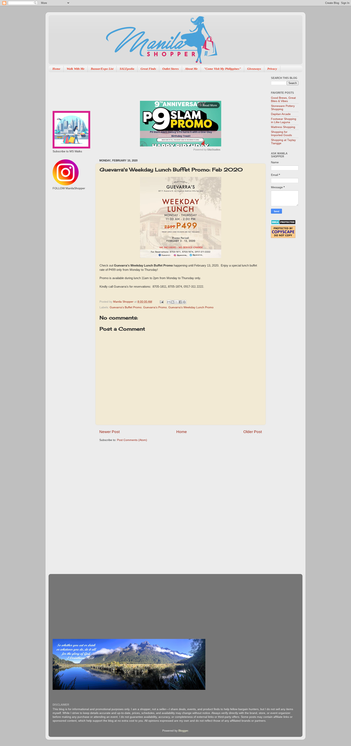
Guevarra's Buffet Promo (126, 307)
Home (56, 68)
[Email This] (169, 302)
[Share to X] (176, 302)
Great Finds (148, 68)
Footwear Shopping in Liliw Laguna (283, 120)
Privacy (272, 68)
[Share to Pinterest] (184, 302)
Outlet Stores (170, 68)
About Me (191, 68)
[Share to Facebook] (180, 302)
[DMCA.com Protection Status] (283, 223)
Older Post (252, 432)
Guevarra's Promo (155, 307)
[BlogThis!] (173, 302)
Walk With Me (75, 68)
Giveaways (254, 68)
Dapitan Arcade (281, 114)
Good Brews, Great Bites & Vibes (283, 99)
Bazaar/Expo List (102, 68)
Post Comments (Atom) (132, 440)
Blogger (183, 730)
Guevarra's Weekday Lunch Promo (190, 307)
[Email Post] (161, 301)
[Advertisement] (173, 84)
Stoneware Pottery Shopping (283, 107)
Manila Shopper (123, 301)
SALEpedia (127, 68)
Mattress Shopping (283, 127)
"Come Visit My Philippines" (222, 68)
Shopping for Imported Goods (281, 133)
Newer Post (109, 432)
